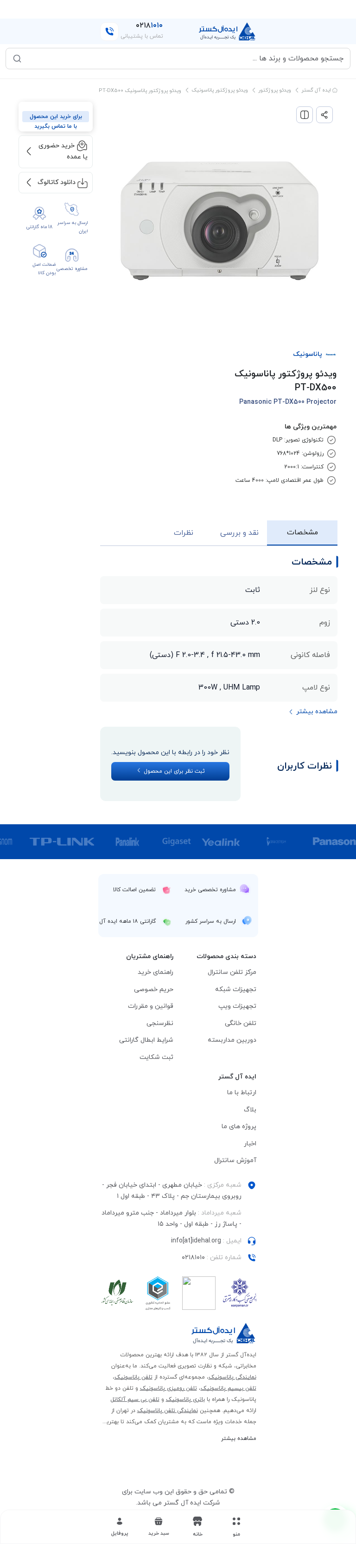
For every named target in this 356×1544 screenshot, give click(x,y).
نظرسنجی (159, 1023)
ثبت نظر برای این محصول (173, 771)
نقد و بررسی (239, 533)
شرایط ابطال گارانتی (146, 1040)
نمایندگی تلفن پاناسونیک (167, 1410)
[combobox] (184, 58)
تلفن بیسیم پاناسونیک (228, 1388)
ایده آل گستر (316, 90)
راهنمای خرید (155, 972)
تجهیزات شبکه (235, 989)
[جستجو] (17, 58)
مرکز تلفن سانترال (232, 972)
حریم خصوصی (153, 989)
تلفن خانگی (240, 1023)
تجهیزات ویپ (237, 1006)
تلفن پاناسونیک (133, 1377)
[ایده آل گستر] (223, 1333)
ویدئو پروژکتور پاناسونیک (219, 90)
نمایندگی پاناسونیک (232, 1377)
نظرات (183, 533)
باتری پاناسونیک (185, 1399)
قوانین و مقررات (150, 1006)
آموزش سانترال (235, 1160)
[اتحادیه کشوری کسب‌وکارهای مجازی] (158, 1293)
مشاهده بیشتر (238, 1438)
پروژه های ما (239, 1126)
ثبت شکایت (156, 1057)
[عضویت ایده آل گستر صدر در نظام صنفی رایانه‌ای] (117, 1293)
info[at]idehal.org (196, 1240)
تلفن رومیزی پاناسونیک (168, 1388)
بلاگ (250, 1109)
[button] (158, 1527)
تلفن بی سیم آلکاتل (134, 1399)
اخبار (250, 1143)
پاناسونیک (307, 354)
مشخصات (302, 532)
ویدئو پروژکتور (274, 90)
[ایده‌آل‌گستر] (227, 31)
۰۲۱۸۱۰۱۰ (193, 1257)
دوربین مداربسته (232, 1040)
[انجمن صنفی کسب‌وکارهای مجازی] (239, 1293)
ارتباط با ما (241, 1092)
